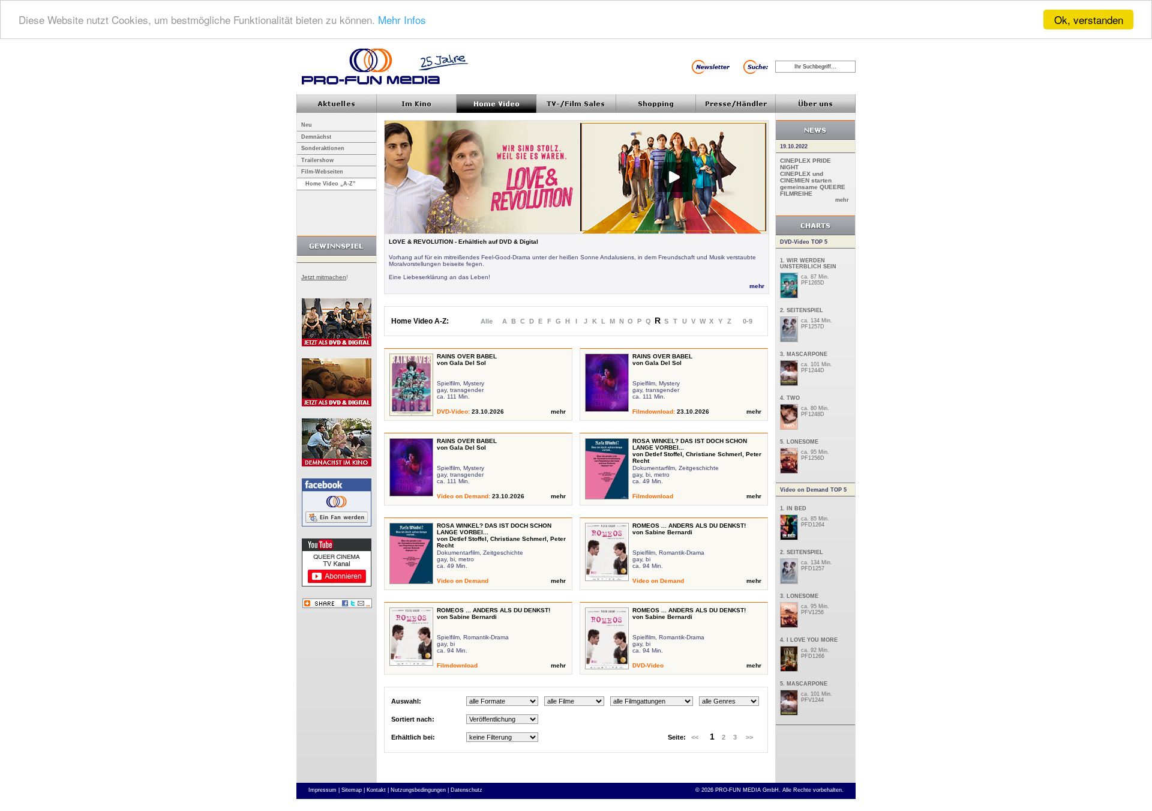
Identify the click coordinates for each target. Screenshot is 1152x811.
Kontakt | (378, 790)
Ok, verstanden (1088, 19)
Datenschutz (466, 790)
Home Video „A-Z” (330, 184)
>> (749, 737)
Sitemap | (353, 790)
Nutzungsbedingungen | (420, 790)
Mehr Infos (402, 20)
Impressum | (324, 790)
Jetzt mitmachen (323, 277)
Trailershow (317, 160)
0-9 (747, 321)
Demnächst (316, 137)
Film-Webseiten (322, 172)
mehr (756, 286)
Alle (487, 321)
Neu (306, 125)
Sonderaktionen (322, 148)
